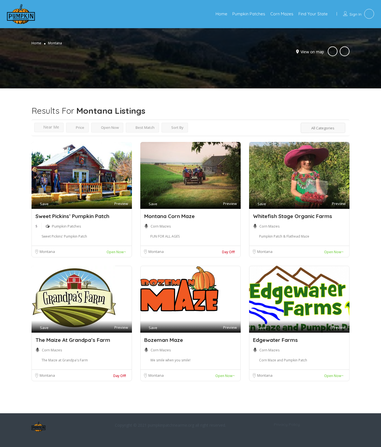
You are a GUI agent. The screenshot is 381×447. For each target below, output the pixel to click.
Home (221, 13)
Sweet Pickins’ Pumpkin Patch (72, 216)
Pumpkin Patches (248, 13)
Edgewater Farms (275, 340)
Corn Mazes (281, 13)
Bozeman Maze (163, 340)
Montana (47, 251)
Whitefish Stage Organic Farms (292, 216)
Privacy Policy (287, 424)
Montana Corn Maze (169, 216)
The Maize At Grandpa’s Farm (72, 340)
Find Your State (313, 13)
